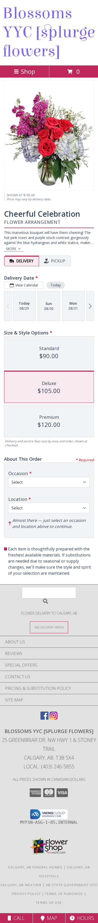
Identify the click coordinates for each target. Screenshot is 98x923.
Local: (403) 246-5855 (49, 766)
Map (50, 918)
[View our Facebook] (44, 718)
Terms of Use (49, 902)
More (11, 248)
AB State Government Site (71, 885)
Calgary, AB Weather (21, 885)
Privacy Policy (26, 893)
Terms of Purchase (64, 893)
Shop (28, 71)
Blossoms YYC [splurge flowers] (49, 32)
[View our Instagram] (54, 718)
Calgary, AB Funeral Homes (35, 867)
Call (18, 918)
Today (56, 285)
